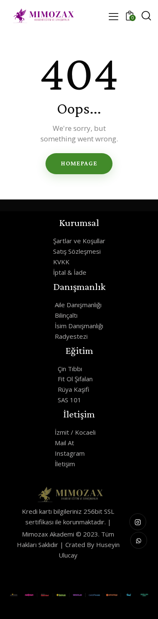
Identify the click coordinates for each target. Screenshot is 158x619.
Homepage (79, 163)
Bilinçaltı (66, 315)
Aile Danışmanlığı (78, 304)
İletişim (65, 464)
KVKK (61, 262)
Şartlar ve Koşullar (79, 240)
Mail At (64, 442)
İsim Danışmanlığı (79, 325)
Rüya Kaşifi (73, 389)
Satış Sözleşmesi (77, 251)
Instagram (70, 453)
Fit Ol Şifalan (75, 379)
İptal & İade (69, 272)
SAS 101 (69, 400)
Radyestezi (71, 336)
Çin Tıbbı (70, 368)
